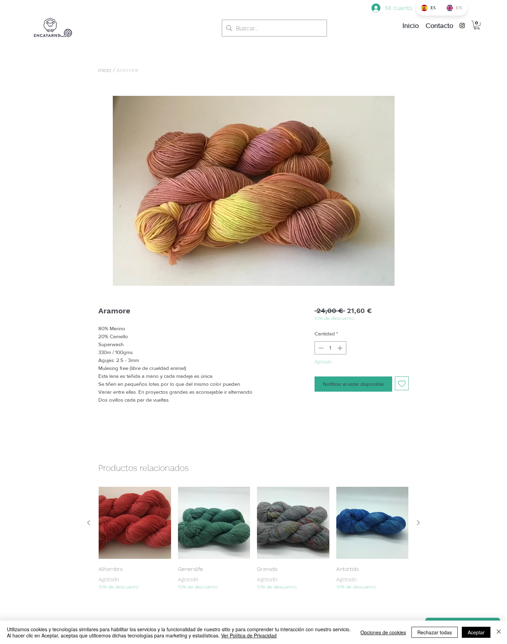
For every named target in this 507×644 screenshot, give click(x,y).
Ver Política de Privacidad (249, 635)
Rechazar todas (434, 632)
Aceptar (476, 632)
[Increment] (340, 348)
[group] (253, 538)
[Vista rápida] (135, 523)
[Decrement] (320, 348)
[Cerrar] (499, 632)
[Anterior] (88, 523)
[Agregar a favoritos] (402, 383)
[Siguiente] (418, 523)
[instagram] (462, 25)
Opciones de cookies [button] (383, 632)
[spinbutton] (330, 348)
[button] (476, 25)
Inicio (104, 70)
